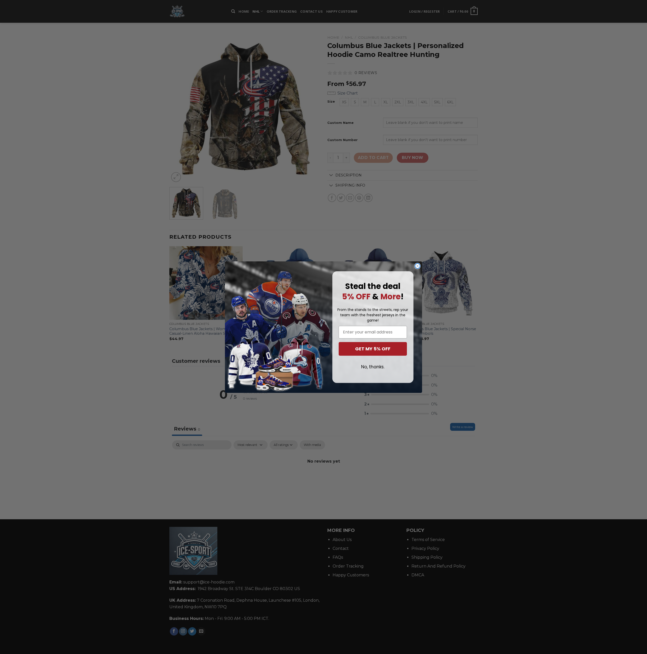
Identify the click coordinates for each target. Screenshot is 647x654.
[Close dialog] (417, 265)
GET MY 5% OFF (372, 349)
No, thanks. (372, 367)
